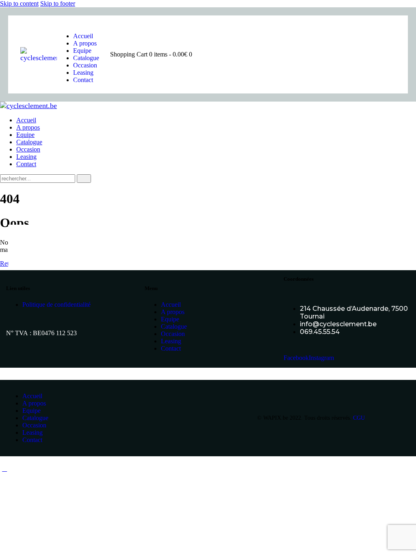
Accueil (171, 304)
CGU (359, 418)
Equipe (170, 319)
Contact (171, 348)
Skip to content (19, 3)
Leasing (171, 341)
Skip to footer (57, 3)
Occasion (173, 333)
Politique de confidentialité (56, 304)
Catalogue (174, 326)
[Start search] (84, 178)
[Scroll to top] (4, 468)
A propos (172, 311)
